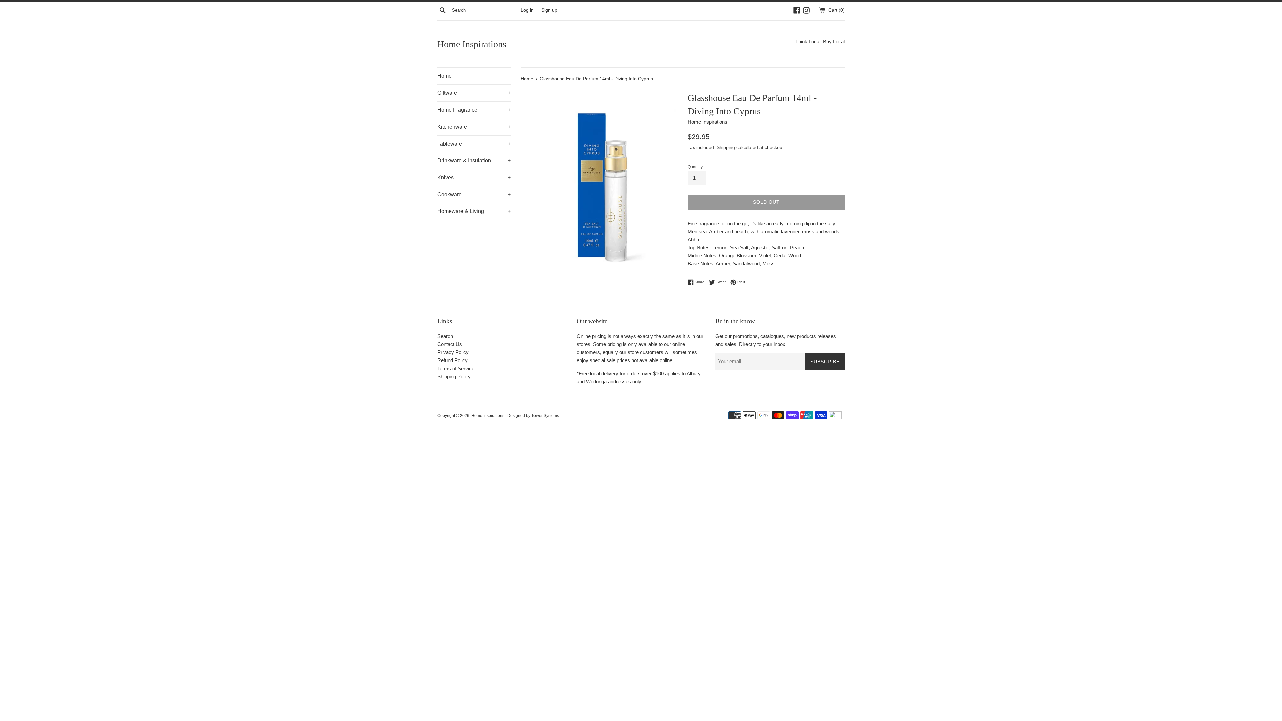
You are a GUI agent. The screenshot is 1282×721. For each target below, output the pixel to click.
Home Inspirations (471, 44)
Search (445, 336)
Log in (527, 10)
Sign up (549, 10)
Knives (474, 177)
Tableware (474, 144)
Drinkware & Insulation (474, 160)
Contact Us (449, 344)
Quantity (695, 167)
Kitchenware (474, 127)
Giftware (474, 93)
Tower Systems (545, 415)
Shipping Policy (454, 376)
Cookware (474, 194)
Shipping (726, 147)
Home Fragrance (474, 110)
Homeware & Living (474, 211)
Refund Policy (452, 360)
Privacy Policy (453, 352)
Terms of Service (455, 368)
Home (444, 76)
